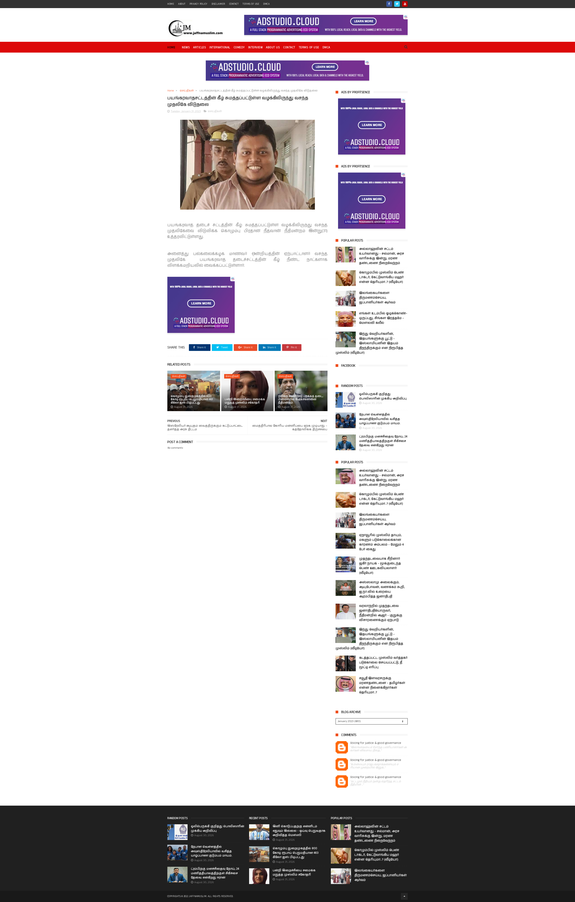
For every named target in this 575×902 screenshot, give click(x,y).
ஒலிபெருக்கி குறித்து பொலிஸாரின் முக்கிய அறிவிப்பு (383, 396)
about (182, 4)
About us (273, 47)
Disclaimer (218, 4)
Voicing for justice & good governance (375, 743)
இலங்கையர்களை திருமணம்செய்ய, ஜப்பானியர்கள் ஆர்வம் (377, 298)
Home (171, 47)
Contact (289, 47)
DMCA (266, 4)
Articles (199, 47)
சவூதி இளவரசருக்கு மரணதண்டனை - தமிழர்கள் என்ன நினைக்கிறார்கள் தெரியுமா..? (382, 685)
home (170, 4)
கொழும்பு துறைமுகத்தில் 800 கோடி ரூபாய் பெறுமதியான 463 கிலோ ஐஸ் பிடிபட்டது (192, 399)
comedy (239, 47)
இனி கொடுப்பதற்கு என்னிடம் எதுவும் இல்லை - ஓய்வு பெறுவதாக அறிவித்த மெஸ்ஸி (299, 830)
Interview (255, 47)
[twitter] (397, 4)
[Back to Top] (404, 896)
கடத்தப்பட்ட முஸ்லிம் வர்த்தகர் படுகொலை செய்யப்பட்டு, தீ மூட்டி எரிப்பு (383, 662)
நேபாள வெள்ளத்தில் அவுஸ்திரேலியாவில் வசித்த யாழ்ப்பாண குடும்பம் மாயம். (379, 419)
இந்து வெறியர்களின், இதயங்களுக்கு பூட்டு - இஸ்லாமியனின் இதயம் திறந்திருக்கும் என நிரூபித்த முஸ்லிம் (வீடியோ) (369, 343)
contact (234, 4)
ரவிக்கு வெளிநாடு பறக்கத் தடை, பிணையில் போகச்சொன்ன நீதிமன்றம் (300, 399)
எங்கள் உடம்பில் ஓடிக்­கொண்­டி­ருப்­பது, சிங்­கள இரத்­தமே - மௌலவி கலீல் (383, 318)
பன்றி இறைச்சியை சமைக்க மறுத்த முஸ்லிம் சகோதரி (245, 400)
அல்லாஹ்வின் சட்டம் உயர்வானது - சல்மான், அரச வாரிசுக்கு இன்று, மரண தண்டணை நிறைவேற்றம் (381, 256)
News (186, 47)
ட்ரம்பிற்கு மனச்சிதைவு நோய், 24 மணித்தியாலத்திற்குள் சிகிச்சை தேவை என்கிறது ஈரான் (383, 441)
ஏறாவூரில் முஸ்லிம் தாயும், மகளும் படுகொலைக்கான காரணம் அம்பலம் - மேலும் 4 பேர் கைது (381, 542)
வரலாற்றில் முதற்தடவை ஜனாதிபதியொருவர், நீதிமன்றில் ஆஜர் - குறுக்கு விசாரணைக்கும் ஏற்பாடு (380, 613)
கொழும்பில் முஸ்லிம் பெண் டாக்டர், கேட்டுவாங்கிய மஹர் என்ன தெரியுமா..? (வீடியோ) (381, 277)
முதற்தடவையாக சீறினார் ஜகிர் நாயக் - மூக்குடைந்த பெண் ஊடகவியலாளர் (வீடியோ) (380, 565)
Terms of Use (251, 4)
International (219, 47)
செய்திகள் (187, 91)
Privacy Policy (199, 4)
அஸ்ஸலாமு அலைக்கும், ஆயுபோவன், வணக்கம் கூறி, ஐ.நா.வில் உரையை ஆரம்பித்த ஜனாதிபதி (382, 589)
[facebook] (389, 4)
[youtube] (405, 4)
